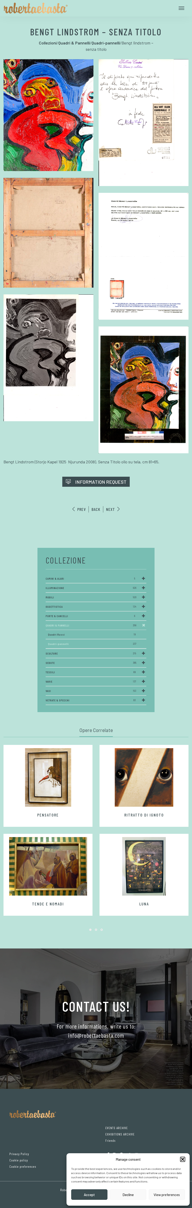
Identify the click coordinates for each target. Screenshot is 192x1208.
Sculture (91, 653)
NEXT (111, 509)
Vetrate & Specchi (91, 700)
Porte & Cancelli (90, 616)
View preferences (167, 1195)
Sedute (91, 662)
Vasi (91, 690)
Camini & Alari (90, 578)
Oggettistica (91, 606)
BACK (96, 509)
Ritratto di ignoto (144, 814)
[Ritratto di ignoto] (144, 777)
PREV (81, 509)
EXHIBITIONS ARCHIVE (120, 1134)
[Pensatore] (48, 777)
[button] (182, 1159)
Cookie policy (18, 1160)
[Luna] (144, 866)
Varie (91, 681)
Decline (128, 1195)
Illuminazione (91, 587)
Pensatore (48, 814)
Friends (110, 1140)
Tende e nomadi (48, 903)
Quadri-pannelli (92, 643)
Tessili (91, 672)
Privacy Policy (19, 1154)
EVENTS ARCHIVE (116, 1128)
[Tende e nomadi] (48, 866)
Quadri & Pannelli (91, 625)
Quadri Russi (92, 634)
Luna (144, 903)
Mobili (91, 597)
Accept (89, 1195)
